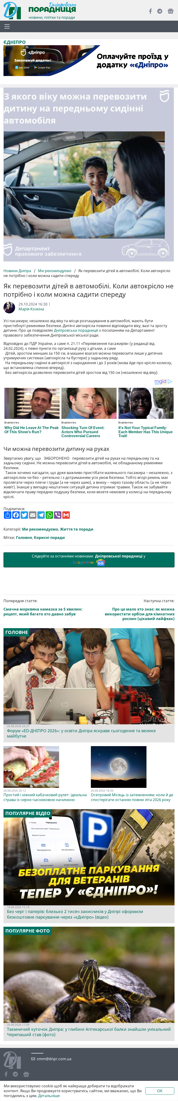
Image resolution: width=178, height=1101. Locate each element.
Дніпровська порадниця (76, 330)
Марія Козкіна (31, 309)
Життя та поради (76, 529)
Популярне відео (27, 813)
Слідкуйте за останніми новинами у (89, 559)
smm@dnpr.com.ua (54, 1058)
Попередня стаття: (43, 607)
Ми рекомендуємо (54, 270)
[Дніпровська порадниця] (15, 1060)
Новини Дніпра (17, 270)
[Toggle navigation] (6, 26)
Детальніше (49, 1095)
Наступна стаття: (140, 609)
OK (159, 1090)
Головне (24, 537)
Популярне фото (27, 931)
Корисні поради (49, 537)
